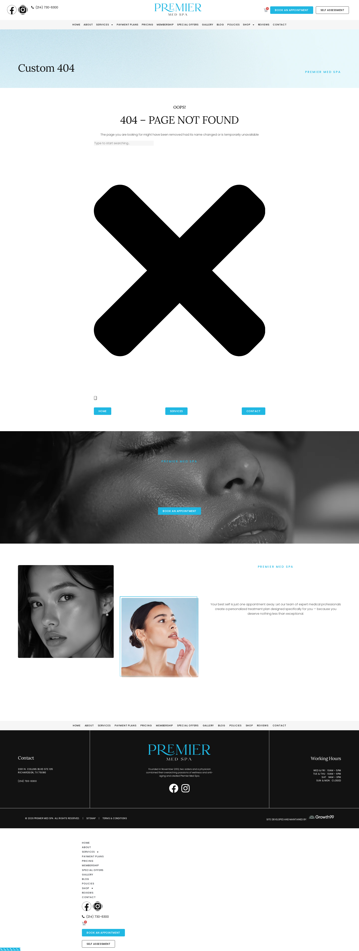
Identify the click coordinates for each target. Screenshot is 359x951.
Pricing (147, 24)
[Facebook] (11, 9)
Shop (246, 24)
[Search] (95, 398)
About (88, 24)
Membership (165, 24)
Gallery (207, 24)
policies (233, 24)
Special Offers (188, 24)
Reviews (264, 24)
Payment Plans (127, 24)
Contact (280, 24)
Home (76, 24)
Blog (220, 24)
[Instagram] (22, 9)
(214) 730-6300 (27, 781)
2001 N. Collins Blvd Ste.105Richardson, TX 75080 (35, 770)
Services (102, 24)
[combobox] (124, 143)
